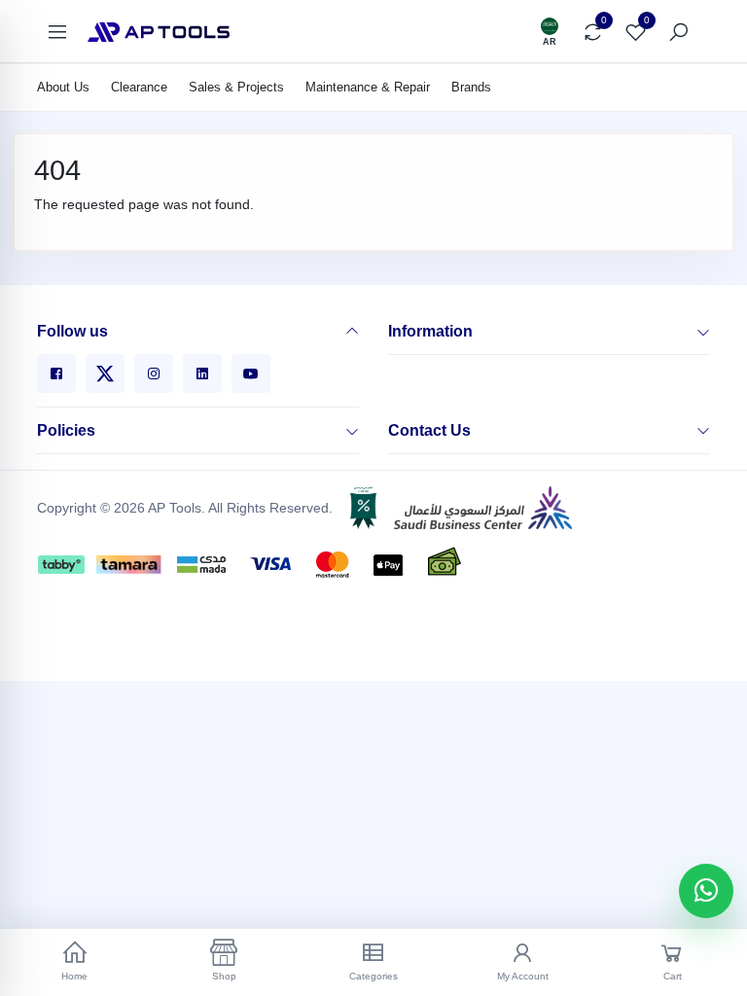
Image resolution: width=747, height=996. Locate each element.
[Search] (678, 32)
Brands (471, 87)
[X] (105, 373)
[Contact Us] (703, 430)
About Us (63, 87)
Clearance (139, 87)
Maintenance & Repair (367, 87)
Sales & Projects (236, 87)
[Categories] (57, 32)
